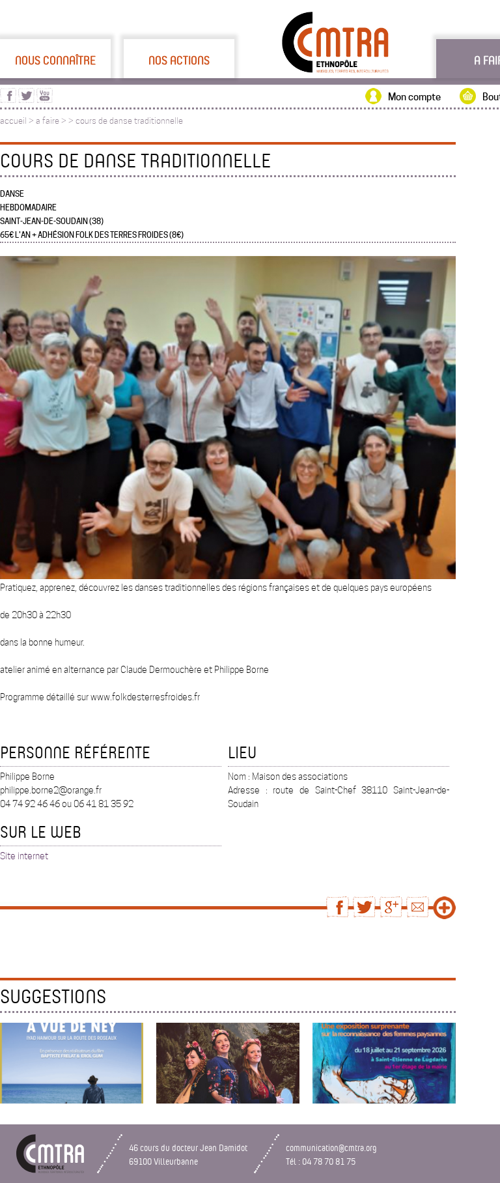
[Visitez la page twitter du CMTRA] (26, 99)
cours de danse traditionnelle (129, 121)
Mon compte (414, 97)
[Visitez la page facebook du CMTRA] (8, 99)
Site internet (24, 856)
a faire (47, 121)
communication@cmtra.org (331, 1147)
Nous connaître (55, 60)
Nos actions (179, 60)
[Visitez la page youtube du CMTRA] (44, 99)
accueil (13, 121)
